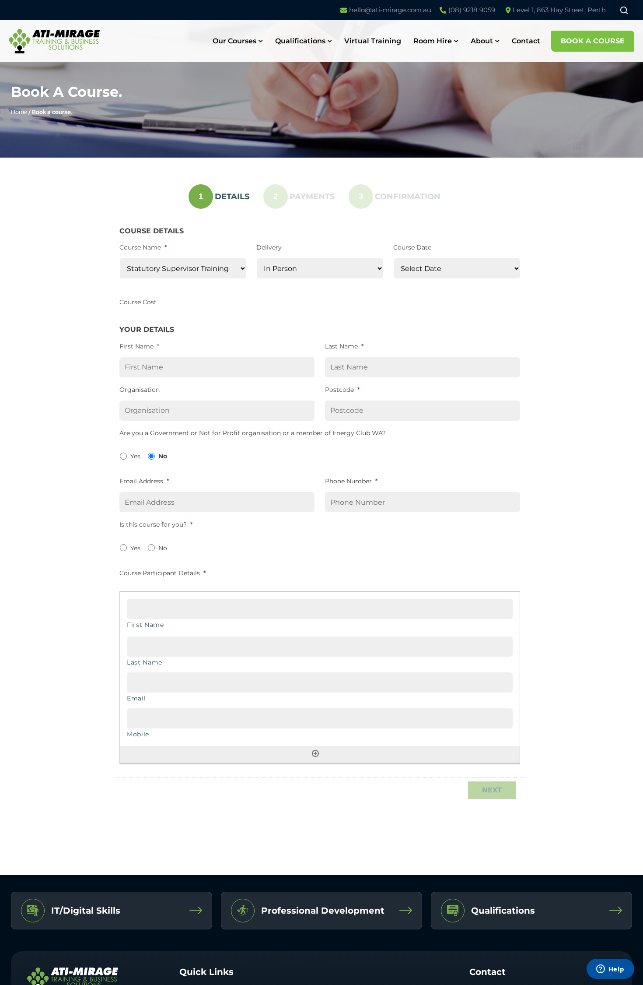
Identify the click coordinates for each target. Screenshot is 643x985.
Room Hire (432, 41)
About (482, 41)
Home (19, 112)
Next (492, 790)
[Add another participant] (315, 753)
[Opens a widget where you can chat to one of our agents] (610, 970)
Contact (526, 41)
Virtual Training (372, 41)
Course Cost (138, 302)
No (162, 456)
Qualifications (300, 41)
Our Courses (234, 41)
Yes (135, 456)
